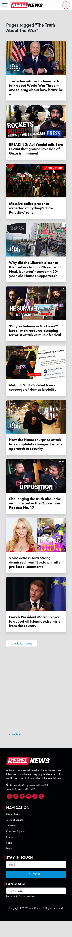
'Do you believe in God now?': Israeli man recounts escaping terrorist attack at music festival (35, 330)
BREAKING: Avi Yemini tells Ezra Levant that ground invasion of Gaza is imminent (36, 149)
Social (9, 842)
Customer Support (15, 831)
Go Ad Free (16, 734)
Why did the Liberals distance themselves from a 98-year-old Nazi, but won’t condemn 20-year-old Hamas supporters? (35, 269)
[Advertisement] (36, 694)
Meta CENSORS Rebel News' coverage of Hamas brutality (33, 387)
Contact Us (11, 837)
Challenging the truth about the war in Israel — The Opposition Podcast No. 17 (35, 503)
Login (9, 848)
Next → (30, 643)
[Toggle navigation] (5, 5)
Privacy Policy (13, 814)
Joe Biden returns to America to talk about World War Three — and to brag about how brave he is (36, 88)
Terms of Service (14, 820)
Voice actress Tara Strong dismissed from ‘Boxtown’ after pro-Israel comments (35, 562)
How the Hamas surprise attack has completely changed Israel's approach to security (35, 444)
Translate (30, 896)
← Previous (15, 643)
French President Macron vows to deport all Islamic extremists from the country (34, 621)
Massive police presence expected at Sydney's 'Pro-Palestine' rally (31, 208)
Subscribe (11, 825)
